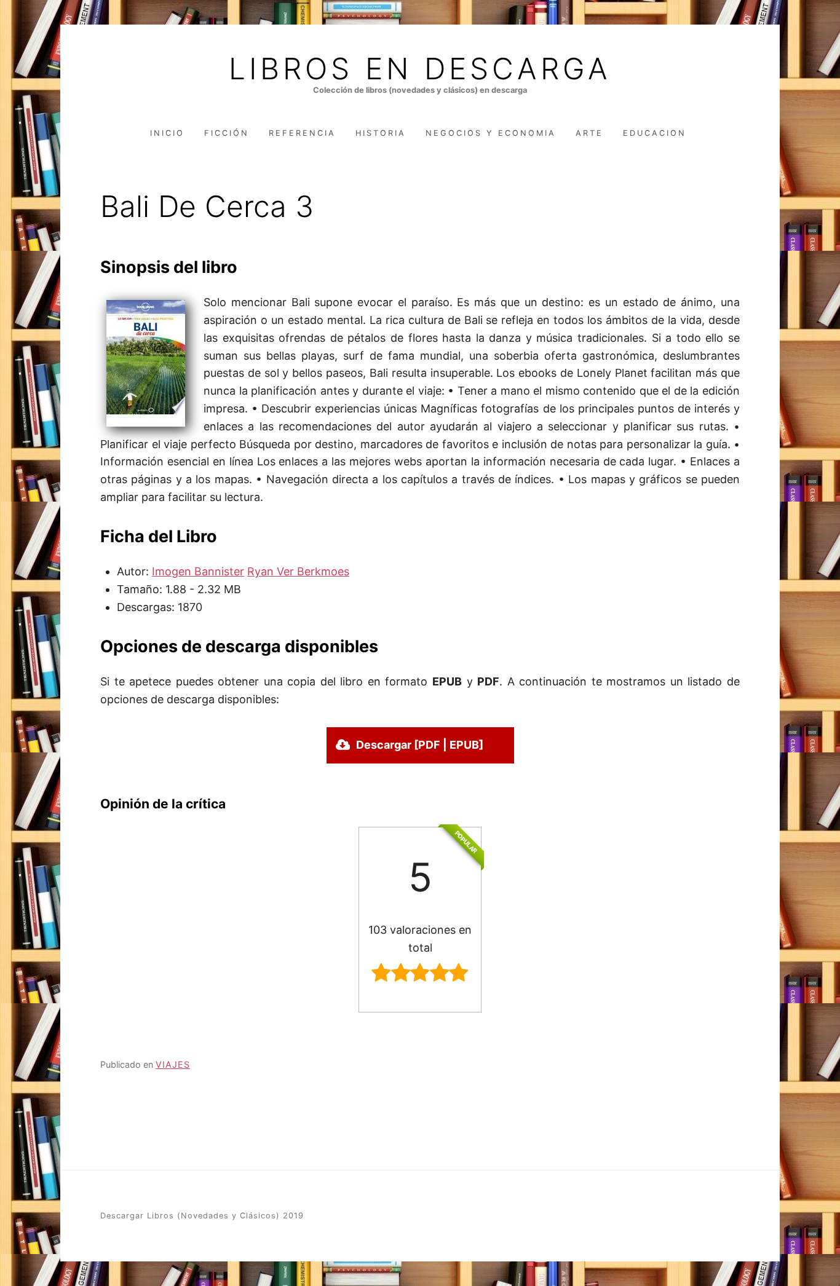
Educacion (654, 133)
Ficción (226, 133)
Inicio (167, 133)
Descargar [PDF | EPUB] (419, 744)
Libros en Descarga (420, 69)
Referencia (302, 133)
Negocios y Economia (491, 133)
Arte (589, 133)
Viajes (173, 1064)
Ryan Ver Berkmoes (298, 571)
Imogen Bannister (198, 571)
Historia (380, 133)
